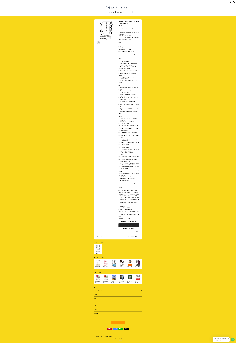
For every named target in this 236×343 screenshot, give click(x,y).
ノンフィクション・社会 (98, 290)
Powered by (116, 340)
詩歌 (95, 298)
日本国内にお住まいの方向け (128, 228)
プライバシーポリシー (99, 336)
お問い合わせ (119, 12)
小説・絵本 (96, 305)
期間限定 (96, 313)
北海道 (95, 309)
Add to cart (129, 225)
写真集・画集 (96, 294)
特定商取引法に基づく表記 (109, 336)
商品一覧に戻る (118, 323)
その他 (95, 317)
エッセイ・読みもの (98, 302)
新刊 (106, 12)
